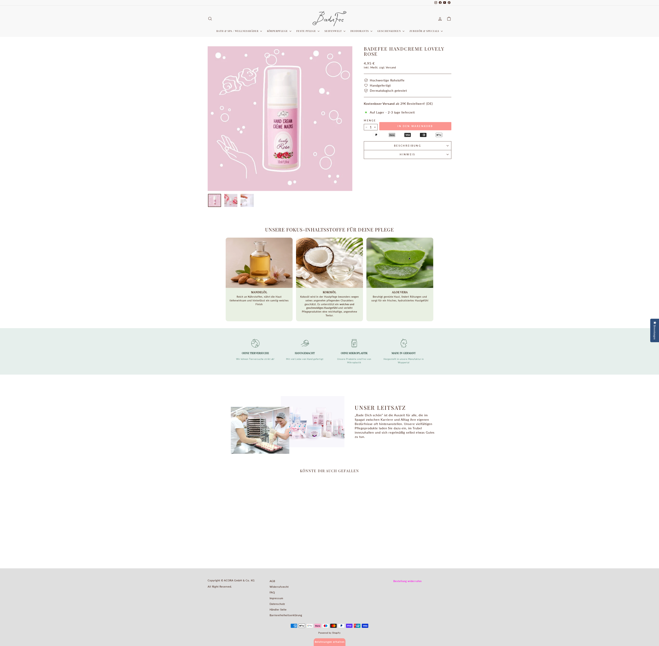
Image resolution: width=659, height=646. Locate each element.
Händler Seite (278, 609)
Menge (370, 120)
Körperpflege (278, 31)
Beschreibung (407, 145)
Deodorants (360, 31)
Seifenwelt (334, 31)
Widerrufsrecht (279, 586)
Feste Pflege (306, 31)
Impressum (276, 598)
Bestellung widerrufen (407, 581)
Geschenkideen (389, 31)
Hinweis (407, 154)
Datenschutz (277, 603)
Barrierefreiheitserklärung (286, 615)
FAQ (272, 592)
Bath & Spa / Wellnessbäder (237, 31)
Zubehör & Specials (424, 31)
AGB (272, 581)
